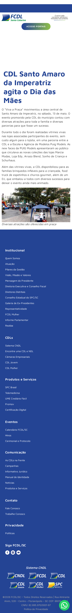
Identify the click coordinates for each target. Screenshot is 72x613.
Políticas (10, 533)
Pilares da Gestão (15, 269)
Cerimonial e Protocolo (17, 440)
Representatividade (16, 308)
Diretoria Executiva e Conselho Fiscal (25, 286)
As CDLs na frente (15, 460)
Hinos (8, 435)
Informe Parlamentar (16, 319)
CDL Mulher (11, 367)
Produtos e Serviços (16, 488)
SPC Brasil (10, 387)
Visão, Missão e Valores (18, 275)
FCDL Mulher (12, 314)
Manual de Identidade (17, 477)
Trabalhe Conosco (15, 513)
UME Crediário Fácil (16, 398)
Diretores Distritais (15, 291)
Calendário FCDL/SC (16, 429)
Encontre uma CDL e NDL (19, 351)
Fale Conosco (12, 508)
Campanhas (11, 465)
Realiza (9, 325)
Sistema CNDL (13, 345)
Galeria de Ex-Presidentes (19, 303)
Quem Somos (12, 258)
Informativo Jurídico (16, 471)
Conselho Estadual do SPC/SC (21, 297)
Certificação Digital (15, 409)
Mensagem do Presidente (19, 280)
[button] (64, 605)
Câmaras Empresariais (17, 356)
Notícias (9, 482)
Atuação (10, 263)
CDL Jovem (11, 362)
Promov (9, 404)
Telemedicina (12, 392)
